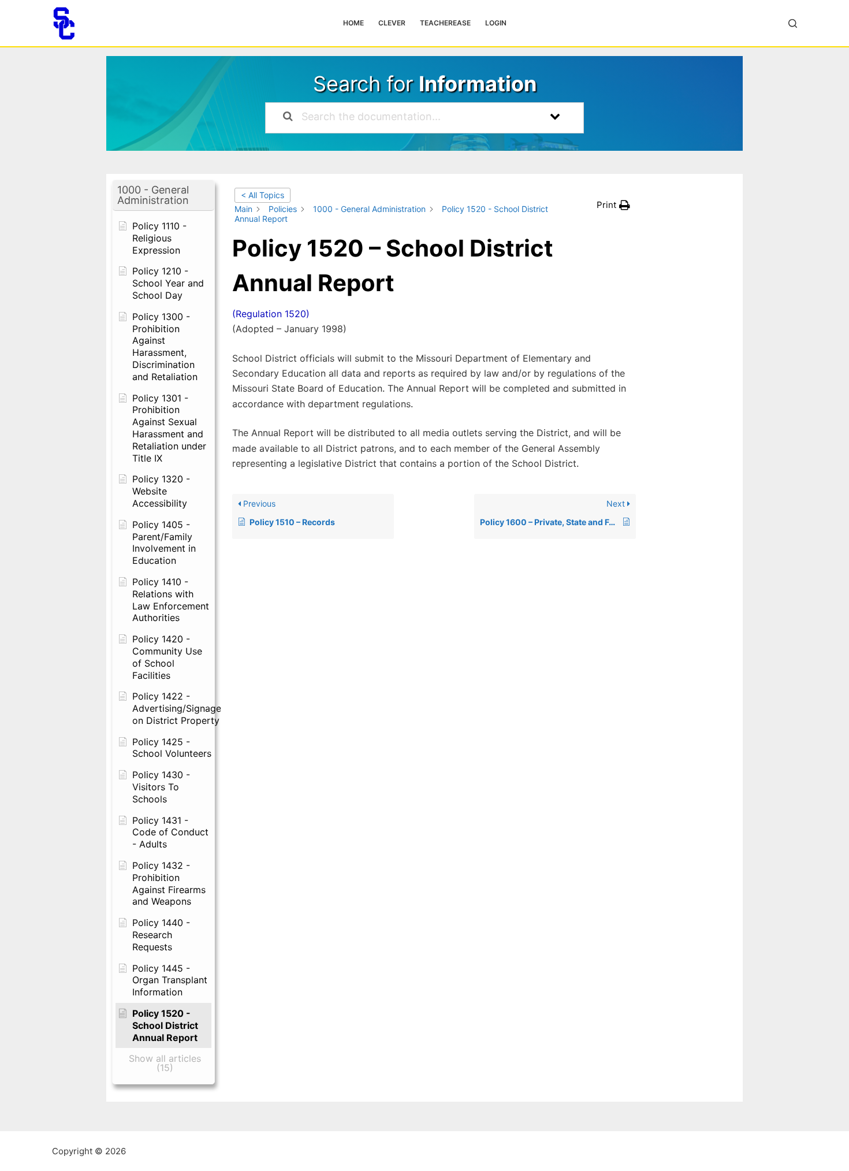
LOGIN (496, 22)
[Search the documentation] (288, 118)
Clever (391, 22)
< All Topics (262, 195)
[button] (163, 195)
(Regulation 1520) (271, 313)
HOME (353, 22)
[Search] (792, 23)
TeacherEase (445, 22)
